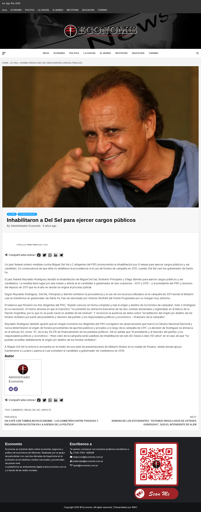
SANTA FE (46, 410)
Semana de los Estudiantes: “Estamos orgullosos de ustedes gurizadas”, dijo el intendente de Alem (154, 421)
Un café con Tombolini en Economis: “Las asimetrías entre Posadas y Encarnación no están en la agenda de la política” (51, 421)
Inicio (4, 10)
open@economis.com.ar (85, 465)
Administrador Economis (26, 225)
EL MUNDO (58, 10)
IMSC (134, 507)
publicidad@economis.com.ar (87, 461)
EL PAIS (12, 214)
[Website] (16, 389)
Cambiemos (17, 410)
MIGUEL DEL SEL (32, 410)
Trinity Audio (32, 245)
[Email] (11, 389)
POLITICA (29, 10)
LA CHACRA (43, 10)
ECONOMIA (16, 10)
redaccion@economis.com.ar (87, 457)
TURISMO (102, 10)
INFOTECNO (73, 10)
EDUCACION (88, 10)
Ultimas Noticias (27, 214)
